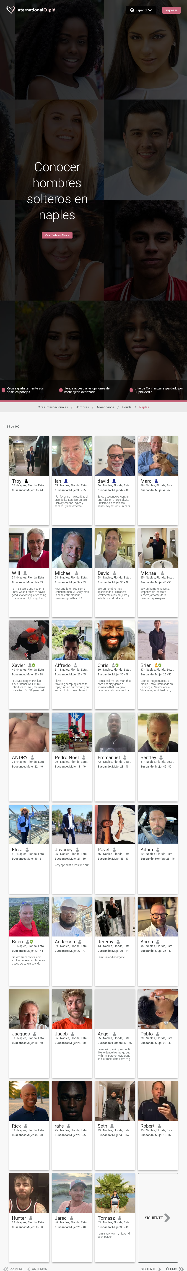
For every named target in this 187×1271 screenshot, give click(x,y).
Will (16, 573)
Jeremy (105, 941)
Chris (103, 665)
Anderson (65, 941)
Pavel (103, 849)
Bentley (148, 757)
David (104, 573)
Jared (61, 1218)
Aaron (146, 941)
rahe (59, 1126)
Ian (58, 481)
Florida (127, 407)
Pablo (146, 1034)
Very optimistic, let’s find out (72, 865)
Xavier (18, 665)
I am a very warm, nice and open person (114, 1235)
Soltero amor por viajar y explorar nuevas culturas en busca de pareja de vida (28, 960)
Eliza (17, 849)
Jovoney (64, 849)
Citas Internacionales (53, 407)
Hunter (19, 1218)
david (103, 481)
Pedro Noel (67, 757)
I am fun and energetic (111, 957)
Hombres (82, 407)
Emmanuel (109, 757)
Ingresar (171, 10)
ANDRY (20, 757)
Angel (104, 1034)
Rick (16, 1126)
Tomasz (106, 1218)
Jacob (61, 1034)
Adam (146, 849)
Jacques (21, 1034)
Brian (145, 665)
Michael (63, 573)
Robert (147, 1126)
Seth (102, 1126)
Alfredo (63, 665)
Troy (16, 481)
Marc (145, 481)
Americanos (105, 407)
